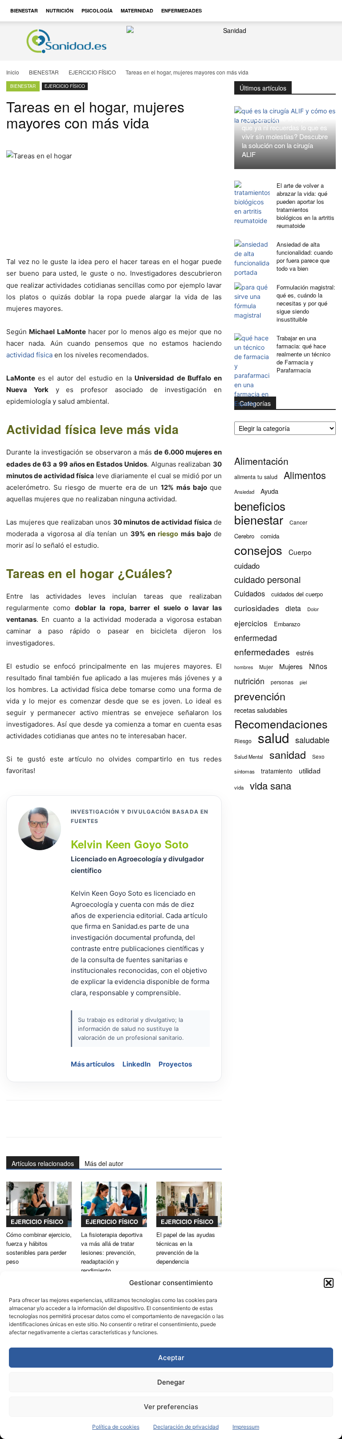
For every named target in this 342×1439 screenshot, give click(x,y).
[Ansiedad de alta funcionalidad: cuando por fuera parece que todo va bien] (252, 258)
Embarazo (287, 624)
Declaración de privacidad (186, 1426)
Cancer (298, 522)
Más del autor (104, 1163)
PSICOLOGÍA (97, 10)
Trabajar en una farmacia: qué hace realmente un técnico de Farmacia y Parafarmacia (303, 354)
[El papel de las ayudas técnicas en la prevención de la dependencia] (189, 1204)
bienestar (258, 519)
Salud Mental (248, 756)
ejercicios (251, 623)
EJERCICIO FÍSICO (92, 72)
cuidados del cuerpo (297, 594)
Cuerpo (300, 552)
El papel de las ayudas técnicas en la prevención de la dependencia (185, 1247)
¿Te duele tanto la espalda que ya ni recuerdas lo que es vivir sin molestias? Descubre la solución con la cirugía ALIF (285, 136)
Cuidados (249, 593)
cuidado (247, 566)
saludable (312, 739)
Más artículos (92, 1064)
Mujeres (291, 666)
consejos (258, 549)
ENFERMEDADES (181, 10)
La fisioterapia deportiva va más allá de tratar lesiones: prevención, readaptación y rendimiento (111, 1252)
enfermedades (262, 651)
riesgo (168, 533)
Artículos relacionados (43, 1163)
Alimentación (261, 461)
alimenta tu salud (255, 477)
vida (239, 787)
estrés (305, 652)
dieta (293, 608)
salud (273, 737)
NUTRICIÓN (59, 10)
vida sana (270, 785)
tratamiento (277, 770)
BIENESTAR (24, 10)
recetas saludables (260, 710)
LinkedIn (136, 1064)
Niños (318, 666)
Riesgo (243, 740)
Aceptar (171, 1357)
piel (303, 682)
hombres (243, 667)
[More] (276, 1119)
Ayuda (269, 491)
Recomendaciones (281, 723)
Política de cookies (115, 1426)
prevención (259, 696)
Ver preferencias (171, 1406)
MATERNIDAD (137, 10)
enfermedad (255, 637)
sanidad (287, 754)
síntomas (244, 771)
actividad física (29, 355)
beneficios (259, 505)
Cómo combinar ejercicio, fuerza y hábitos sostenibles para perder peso (39, 1247)
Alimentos (305, 475)
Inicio (12, 72)
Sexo (318, 756)
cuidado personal (267, 579)
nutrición (249, 681)
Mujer (266, 666)
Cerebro (244, 536)
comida (270, 536)
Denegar (171, 1382)
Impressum (245, 1426)
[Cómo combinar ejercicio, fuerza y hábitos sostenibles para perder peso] (39, 1204)
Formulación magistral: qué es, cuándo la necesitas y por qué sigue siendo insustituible (306, 303)
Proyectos (175, 1064)
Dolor (313, 608)
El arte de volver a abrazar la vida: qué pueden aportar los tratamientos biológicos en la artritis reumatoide (305, 205)
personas (282, 682)
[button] (328, 1282)
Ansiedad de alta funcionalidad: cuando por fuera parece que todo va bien (305, 256)
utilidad (310, 770)
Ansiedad (244, 491)
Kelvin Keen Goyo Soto (130, 844)
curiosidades (256, 607)
